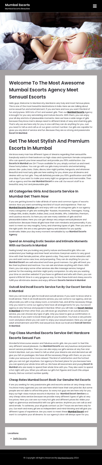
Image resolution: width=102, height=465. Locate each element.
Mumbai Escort (76, 411)
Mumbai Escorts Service (21, 207)
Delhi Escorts (20, 438)
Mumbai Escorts (17, 5)
